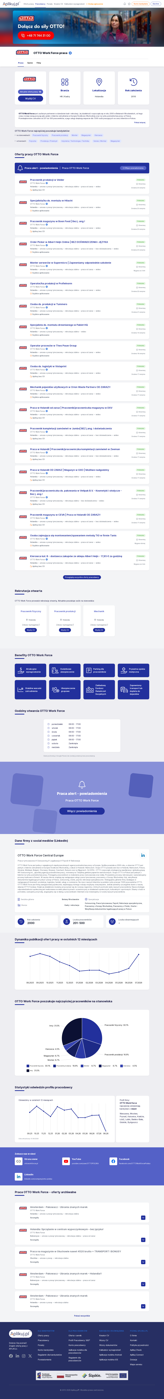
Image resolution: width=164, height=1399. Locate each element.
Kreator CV (58, 4)
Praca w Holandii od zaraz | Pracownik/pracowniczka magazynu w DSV (71, 407)
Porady (50, 4)
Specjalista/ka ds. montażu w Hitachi (51, 200)
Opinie (30, 63)
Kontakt (133, 1340)
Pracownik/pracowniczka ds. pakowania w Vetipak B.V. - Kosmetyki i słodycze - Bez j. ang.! (76, 492)
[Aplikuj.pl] (20, 1334)
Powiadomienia (44, 1359)
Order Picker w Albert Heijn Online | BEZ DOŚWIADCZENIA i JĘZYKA (69, 242)
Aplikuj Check (136, 1350)
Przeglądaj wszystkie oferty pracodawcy (82, 577)
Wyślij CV (30, 98)
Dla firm (156, 4)
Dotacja (133, 1359)
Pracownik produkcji (60, 135)
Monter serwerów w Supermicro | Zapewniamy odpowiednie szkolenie (70, 262)
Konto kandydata (141, 4)
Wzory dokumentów (108, 1345)
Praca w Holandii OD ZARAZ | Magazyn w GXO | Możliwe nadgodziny (69, 470)
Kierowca (98, 135)
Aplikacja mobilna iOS (108, 1359)
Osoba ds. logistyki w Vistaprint (48, 366)
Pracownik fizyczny (40, 135)
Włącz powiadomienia (82, 811)
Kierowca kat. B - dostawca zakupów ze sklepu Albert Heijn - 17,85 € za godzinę (76, 556)
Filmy (39, 63)
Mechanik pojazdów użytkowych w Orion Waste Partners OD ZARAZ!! (70, 387)
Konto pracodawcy (77, 1345)
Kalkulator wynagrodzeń (74, 4)
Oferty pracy (29, 4)
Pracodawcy (40, 4)
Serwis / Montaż (100, 141)
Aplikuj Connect (137, 1355)
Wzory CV (103, 1340)
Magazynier (86, 135)
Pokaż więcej (139, 122)
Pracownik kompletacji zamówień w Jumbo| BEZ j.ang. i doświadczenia (71, 428)
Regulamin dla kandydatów (50, 1355)
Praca (20, 63)
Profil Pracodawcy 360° (79, 1340)
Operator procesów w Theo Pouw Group (53, 345)
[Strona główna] (11, 4)
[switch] (133, 168)
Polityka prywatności (139, 1345)
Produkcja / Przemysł (49, 141)
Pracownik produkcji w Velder (47, 179)
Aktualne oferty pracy (30, 92)
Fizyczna (32, 141)
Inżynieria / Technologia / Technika (75, 141)
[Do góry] (160, 702)
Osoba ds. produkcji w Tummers (48, 304)
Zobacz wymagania (30, 625)
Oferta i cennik (75, 1335)
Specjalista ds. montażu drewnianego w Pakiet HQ (59, 324)
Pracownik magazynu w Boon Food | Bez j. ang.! (57, 221)
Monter (75, 135)
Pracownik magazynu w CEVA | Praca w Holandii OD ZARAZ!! (65, 514)
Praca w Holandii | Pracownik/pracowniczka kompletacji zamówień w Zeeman (75, 449)
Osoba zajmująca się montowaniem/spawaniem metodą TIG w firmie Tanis (73, 535)
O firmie (133, 1335)
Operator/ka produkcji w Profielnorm (51, 283)
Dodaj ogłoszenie (95, 4)
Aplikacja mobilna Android (110, 1355)
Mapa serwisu (136, 1364)
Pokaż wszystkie (82, 1316)
